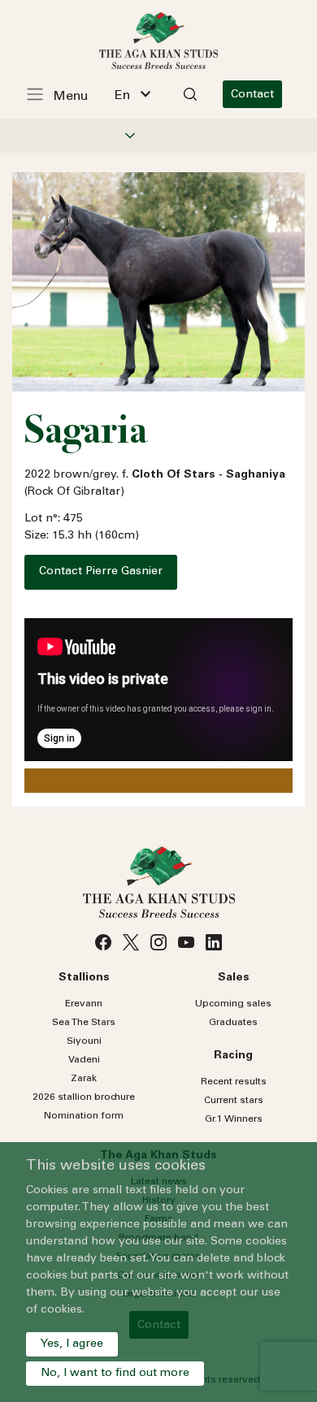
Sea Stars (83, 1023)
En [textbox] (122, 95)
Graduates (233, 1023)
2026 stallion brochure (84, 1097)
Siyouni (84, 1041)
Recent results (234, 1082)
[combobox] (132, 94)
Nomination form (84, 1116)
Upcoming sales (233, 1004)
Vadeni (84, 1060)
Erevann (83, 1004)
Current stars (233, 1101)
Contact (252, 95)
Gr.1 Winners (234, 1119)
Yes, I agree (72, 1344)
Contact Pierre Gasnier (101, 572)
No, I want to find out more (115, 1373)
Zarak (84, 1079)
